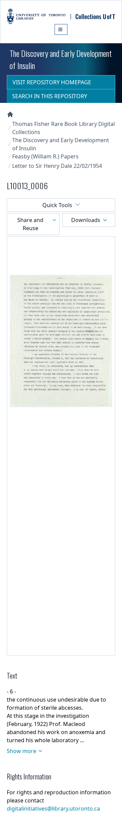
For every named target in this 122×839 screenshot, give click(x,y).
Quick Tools (57, 205)
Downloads (85, 220)
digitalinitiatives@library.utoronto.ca (53, 808)
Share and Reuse (30, 224)
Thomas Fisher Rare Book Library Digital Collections (63, 128)
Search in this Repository (49, 96)
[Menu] (61, 29)
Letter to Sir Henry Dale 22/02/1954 (57, 166)
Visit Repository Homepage (52, 82)
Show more (21, 751)
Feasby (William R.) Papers (45, 156)
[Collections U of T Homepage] (10, 114)
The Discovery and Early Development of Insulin (60, 144)
